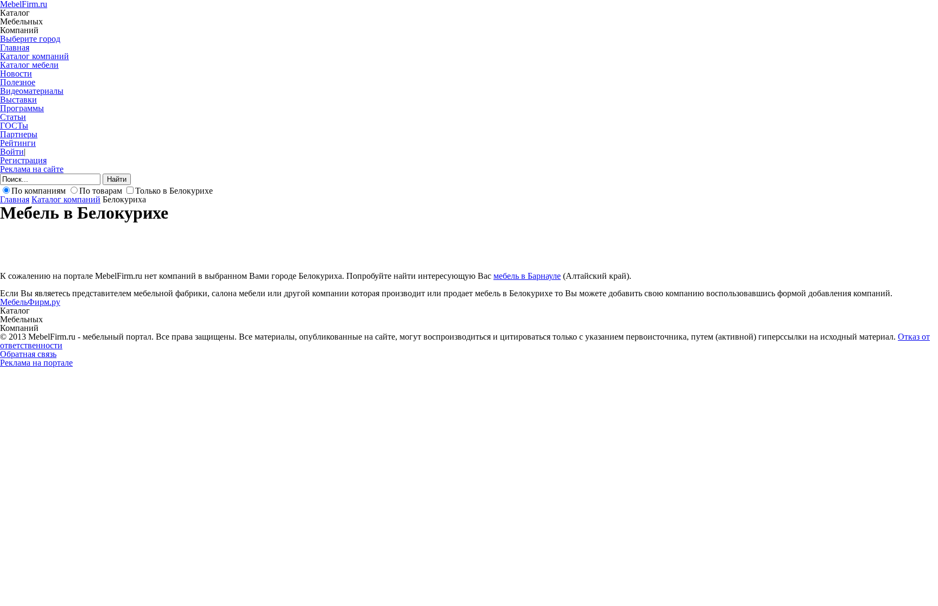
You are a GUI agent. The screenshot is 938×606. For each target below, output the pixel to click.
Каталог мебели (29, 64)
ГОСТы (14, 125)
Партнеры (18, 134)
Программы (22, 108)
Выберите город (30, 38)
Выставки (18, 99)
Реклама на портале (36, 362)
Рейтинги (18, 143)
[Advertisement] (197, 245)
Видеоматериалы (32, 90)
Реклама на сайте (32, 169)
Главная (14, 47)
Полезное (17, 82)
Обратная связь (28, 354)
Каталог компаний (34, 56)
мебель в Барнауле (527, 275)
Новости (16, 73)
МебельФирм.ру (30, 302)
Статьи (13, 117)
